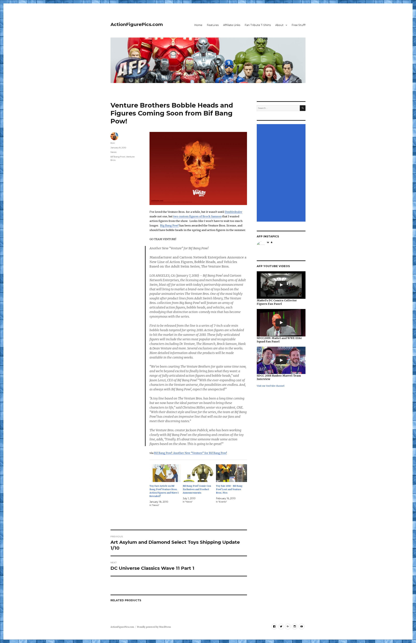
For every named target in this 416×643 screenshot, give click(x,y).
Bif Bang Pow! (117, 156)
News (113, 152)
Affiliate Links (231, 25)
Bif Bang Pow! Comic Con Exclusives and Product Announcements (197, 489)
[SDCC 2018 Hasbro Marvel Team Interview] (281, 360)
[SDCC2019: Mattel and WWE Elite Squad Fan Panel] (281, 322)
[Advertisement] (281, 173)
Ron (112, 143)
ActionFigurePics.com (136, 24)
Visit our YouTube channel (270, 386)
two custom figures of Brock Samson (197, 216)
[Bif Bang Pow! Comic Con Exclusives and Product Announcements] (198, 473)
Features (213, 25)
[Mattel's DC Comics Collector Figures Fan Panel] (281, 285)
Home (198, 25)
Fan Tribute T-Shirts (258, 25)
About (279, 25)
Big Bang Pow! (169, 225)
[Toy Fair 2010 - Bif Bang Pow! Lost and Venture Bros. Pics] (231, 473)
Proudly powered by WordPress (154, 627)
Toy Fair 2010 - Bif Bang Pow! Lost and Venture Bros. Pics (229, 489)
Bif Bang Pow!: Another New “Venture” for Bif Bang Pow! (190, 453)
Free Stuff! (299, 25)
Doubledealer (233, 211)
